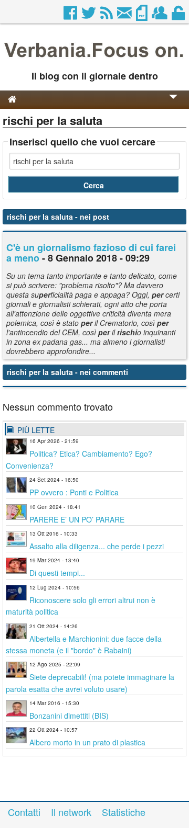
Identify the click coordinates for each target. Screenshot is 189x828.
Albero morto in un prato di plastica (87, 742)
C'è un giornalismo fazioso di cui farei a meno (91, 253)
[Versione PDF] (142, 15)
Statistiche (123, 812)
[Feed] (107, 15)
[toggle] (173, 104)
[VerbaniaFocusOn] (94, 59)
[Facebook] (71, 15)
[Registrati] (160, 15)
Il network (71, 812)
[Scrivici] (125, 15)
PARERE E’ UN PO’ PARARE (76, 519)
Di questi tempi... (57, 573)
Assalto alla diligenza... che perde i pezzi (96, 546)
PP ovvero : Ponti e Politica (74, 492)
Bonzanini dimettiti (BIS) (69, 715)
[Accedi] (179, 15)
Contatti (24, 812)
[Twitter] (89, 15)
